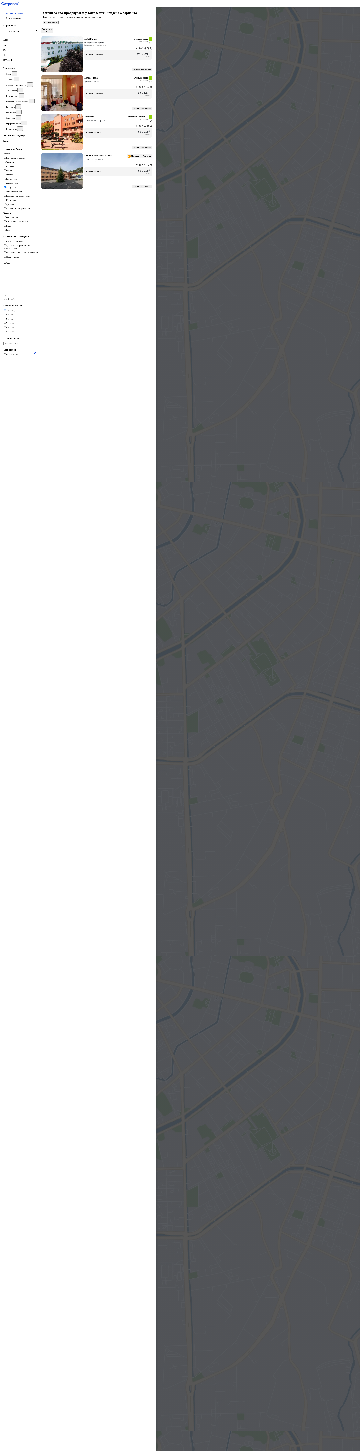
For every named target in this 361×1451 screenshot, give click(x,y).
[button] (21, 15)
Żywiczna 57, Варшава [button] (92, 82)
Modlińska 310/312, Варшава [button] (94, 121)
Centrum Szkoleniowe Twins (98, 155)
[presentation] (21, 31)
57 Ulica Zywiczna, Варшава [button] (94, 160)
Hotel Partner (91, 39)
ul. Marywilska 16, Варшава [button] (94, 43)
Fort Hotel (89, 117)
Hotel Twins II (91, 78)
